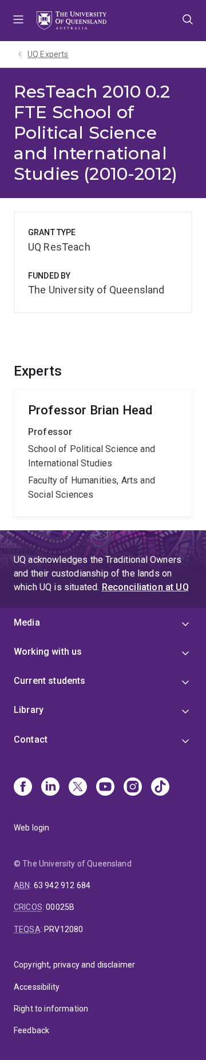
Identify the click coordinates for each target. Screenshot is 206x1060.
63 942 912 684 (62, 885)
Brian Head (103, 452)
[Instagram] (133, 788)
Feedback (31, 1030)
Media (27, 622)
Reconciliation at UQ (145, 587)
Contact (30, 739)
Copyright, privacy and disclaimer (74, 964)
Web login (31, 827)
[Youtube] (105, 788)
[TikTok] (160, 788)
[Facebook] (23, 788)
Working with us (48, 651)
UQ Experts (48, 54)
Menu (18, 20)
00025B (60, 907)
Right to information (51, 1008)
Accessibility (37, 987)
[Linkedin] (50, 788)
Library (28, 709)
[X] (78, 788)
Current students (50, 680)
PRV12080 (63, 929)
